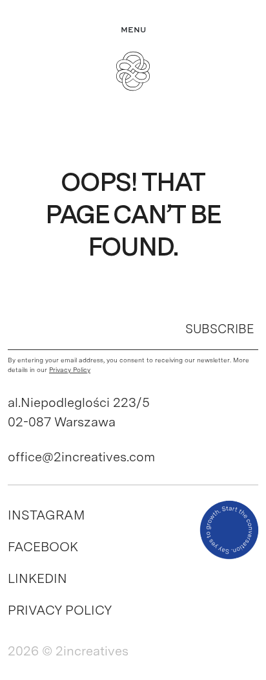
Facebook (43, 546)
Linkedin (37, 578)
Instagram (46, 515)
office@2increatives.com (81, 457)
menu (133, 30)
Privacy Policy (60, 610)
